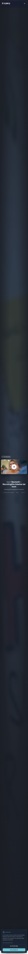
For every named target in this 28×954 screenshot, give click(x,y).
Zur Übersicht (7, 457)
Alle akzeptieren (14, 950)
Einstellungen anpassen (8, 942)
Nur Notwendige (14, 946)
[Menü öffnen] (24, 3)
